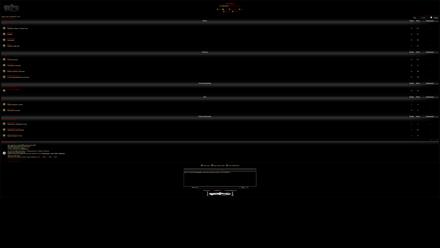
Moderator (62, 153)
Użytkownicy (234, 9)
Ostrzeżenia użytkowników (15, 161)
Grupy (242, 9)
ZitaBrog (27, 147)
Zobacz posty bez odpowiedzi (431, 15)
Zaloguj (236, 12)
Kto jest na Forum (8, 142)
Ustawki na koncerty (14, 76)
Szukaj (226, 9)
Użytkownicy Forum (13, 128)
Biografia (10, 33)
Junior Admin (54, 153)
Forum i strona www (204, 116)
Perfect (204, 20)
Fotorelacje (11, 64)
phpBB (212, 190)
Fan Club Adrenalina (204, 83)
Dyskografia (11, 38)
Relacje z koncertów (14, 70)
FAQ (220, 9)
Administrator (46, 153)
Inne (204, 97)
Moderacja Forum (13, 134)
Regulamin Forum (13, 122)
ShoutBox (220, 169)
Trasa (9, 58)
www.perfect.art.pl (235, 6)
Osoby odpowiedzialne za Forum (16, 159)
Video (9, 44)
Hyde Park (10, 109)
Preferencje (434, 139)
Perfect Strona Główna (8, 18)
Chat (8, 103)
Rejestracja (228, 12)
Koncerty (205, 52)
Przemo (223, 190)
